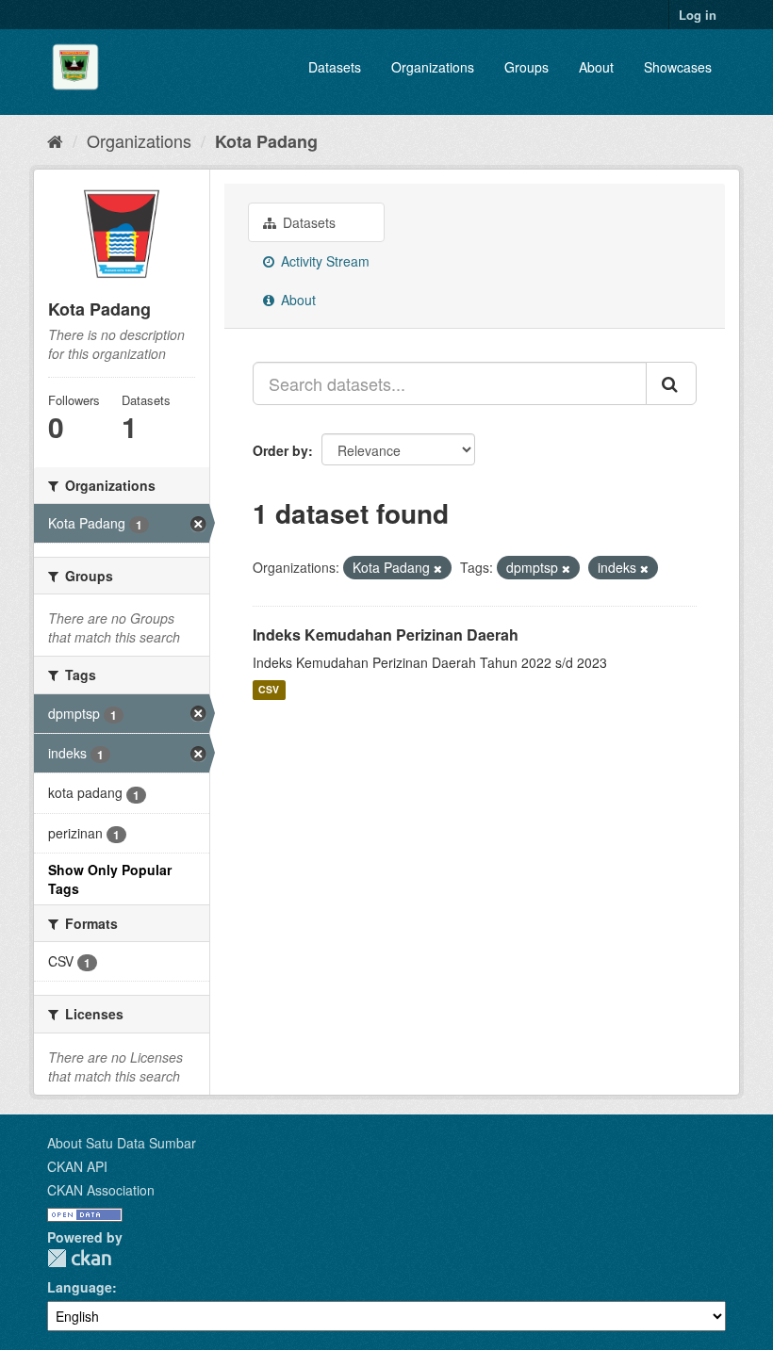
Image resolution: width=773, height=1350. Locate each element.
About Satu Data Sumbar (121, 1142)
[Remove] (438, 568)
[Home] (55, 140)
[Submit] (671, 383)
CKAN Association (101, 1189)
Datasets (334, 66)
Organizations (432, 66)
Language (79, 1286)
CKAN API (77, 1166)
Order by (280, 450)
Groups (526, 66)
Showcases (678, 66)
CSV (268, 690)
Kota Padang (266, 141)
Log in (697, 15)
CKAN (79, 1258)
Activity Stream (323, 261)
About (596, 66)
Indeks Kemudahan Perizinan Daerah (385, 634)
